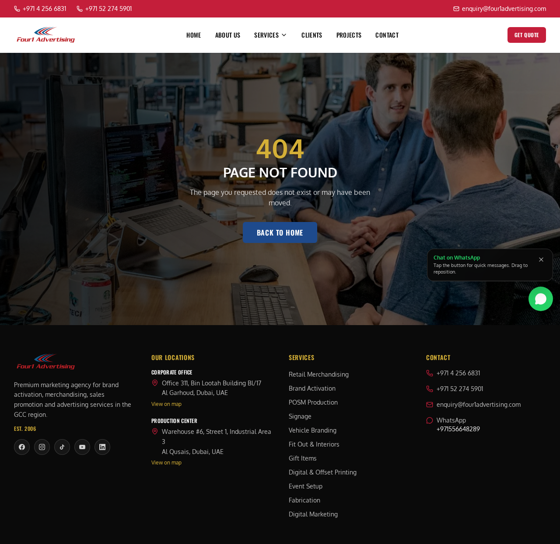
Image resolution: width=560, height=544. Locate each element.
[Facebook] (22, 447)
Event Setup (305, 486)
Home (193, 35)
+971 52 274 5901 (460, 388)
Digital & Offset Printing (323, 472)
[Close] (541, 259)
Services (266, 35)
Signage (300, 416)
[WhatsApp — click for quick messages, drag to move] (540, 296)
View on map (166, 404)
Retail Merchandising (319, 374)
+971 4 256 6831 (458, 373)
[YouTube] (82, 447)
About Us (228, 35)
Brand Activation (312, 388)
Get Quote (526, 34)
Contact (386, 35)
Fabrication (304, 500)
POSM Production (313, 402)
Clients (311, 35)
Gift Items (303, 458)
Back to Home (280, 232)
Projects (349, 35)
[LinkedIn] (102, 447)
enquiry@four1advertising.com (479, 404)
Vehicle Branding (312, 430)
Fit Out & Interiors (314, 444)
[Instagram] (42, 447)
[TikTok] (62, 447)
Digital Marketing (313, 514)
